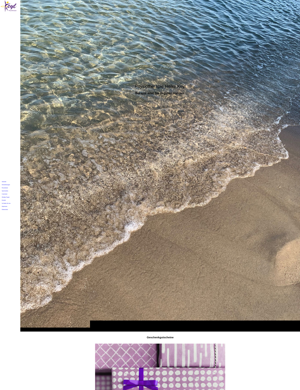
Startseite (4, 181)
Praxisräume (5, 187)
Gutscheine (4, 194)
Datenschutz (5, 209)
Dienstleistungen (6, 184)
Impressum (4, 206)
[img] (160, 165)
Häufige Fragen (6, 197)
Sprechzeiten (5, 191)
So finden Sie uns (6, 203)
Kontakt (4, 200)
